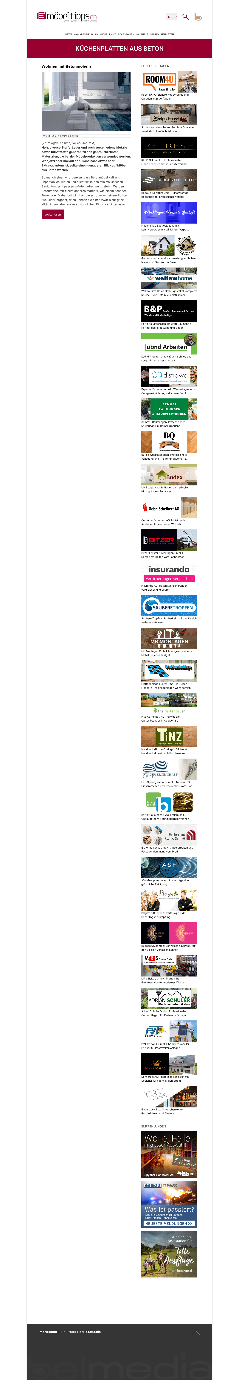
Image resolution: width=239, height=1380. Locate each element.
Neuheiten (167, 34)
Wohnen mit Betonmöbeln (66, 66)
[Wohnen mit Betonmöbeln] (86, 101)
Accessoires (126, 34)
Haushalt (142, 34)
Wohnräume (81, 34)
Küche (103, 34)
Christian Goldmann (68, 136)
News (68, 34)
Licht (112, 34)
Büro (94, 34)
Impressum (48, 1332)
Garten (154, 34)
